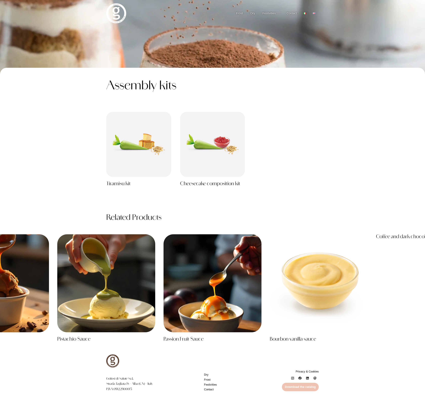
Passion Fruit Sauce (184, 339)
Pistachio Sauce (73, 339)
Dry (252, 13)
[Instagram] (292, 378)
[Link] (138, 151)
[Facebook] (300, 378)
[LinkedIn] (307, 378)
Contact (209, 389)
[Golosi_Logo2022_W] (116, 13)
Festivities (269, 13)
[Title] (315, 378)
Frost (239, 13)
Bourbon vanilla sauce (293, 339)
